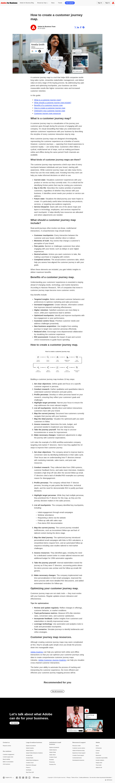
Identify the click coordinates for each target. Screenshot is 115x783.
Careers (98, 750)
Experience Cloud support (79, 753)
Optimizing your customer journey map (49, 111)
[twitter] (23, 778)
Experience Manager (31, 765)
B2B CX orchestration (8, 761)
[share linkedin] (78, 28)
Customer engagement (8, 754)
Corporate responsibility (101, 757)
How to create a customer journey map (49, 108)
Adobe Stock (52, 754)
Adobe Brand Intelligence (32, 760)
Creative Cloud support (78, 755)
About (97, 745)
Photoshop (52, 762)
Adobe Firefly (52, 752)
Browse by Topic (42, 3)
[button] (8, 777)
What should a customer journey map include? (52, 103)
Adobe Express (30, 750)
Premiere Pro (52, 764)
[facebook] (17, 778)
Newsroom (98, 755)
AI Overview (99, 748)
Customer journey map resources (47, 113)
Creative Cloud (29, 762)
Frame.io (28, 767)
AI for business (6, 764)
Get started (69, 3)
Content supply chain (8, 757)
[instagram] (20, 778)
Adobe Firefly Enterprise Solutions (34, 753)
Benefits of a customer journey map (48, 105)
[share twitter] (75, 28)
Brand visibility (6, 759)
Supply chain (99, 762)
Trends (60, 3)
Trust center (99, 765)
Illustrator (51, 759)
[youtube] (29, 778)
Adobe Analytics (37, 652)
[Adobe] (113, 3)
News (52, 3)
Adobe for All (99, 767)
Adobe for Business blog (78, 750)
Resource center (77, 745)
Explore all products (31, 745)
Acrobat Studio (29, 757)
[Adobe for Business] (9, 3)
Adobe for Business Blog (27, 3)
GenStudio (28, 770)
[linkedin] (26, 778)
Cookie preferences (84, 777)
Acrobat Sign (29, 755)
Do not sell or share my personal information (100, 777)
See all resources (57, 691)
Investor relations (100, 760)
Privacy (68, 777)
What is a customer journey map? (47, 100)
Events (97, 753)
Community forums (77, 757)
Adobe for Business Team (46, 26)
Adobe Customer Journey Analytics (52, 660)
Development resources (78, 760)
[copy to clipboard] (83, 28)
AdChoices (109, 780)
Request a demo (7, 745)
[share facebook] (81, 28)
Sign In (100, 3)
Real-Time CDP (30, 772)
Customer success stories (79, 748)
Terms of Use (75, 777)
